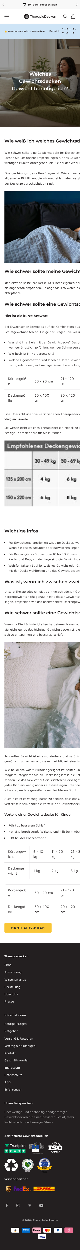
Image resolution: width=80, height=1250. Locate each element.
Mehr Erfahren (28, 927)
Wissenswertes (15, 979)
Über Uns (11, 994)
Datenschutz (13, 1075)
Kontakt (10, 1053)
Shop (8, 965)
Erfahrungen (13, 1089)
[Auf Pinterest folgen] (30, 1205)
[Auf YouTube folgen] (41, 1205)
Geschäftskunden (16, 1060)
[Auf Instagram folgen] (18, 1205)
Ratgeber (11, 1031)
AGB (7, 1082)
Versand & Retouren (18, 1038)
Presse (9, 1001)
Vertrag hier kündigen (20, 1046)
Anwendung (13, 972)
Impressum (12, 1067)
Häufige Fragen (15, 1023)
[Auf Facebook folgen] (6, 1205)
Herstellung (12, 987)
